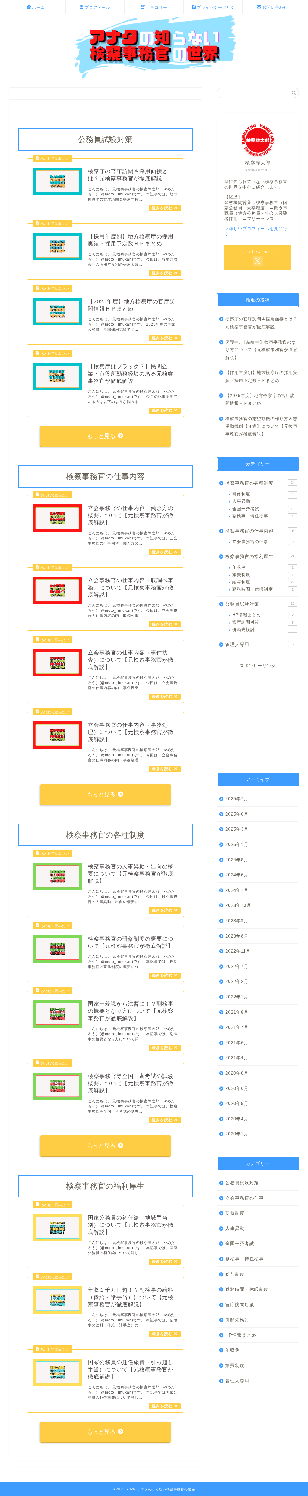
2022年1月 (236, 996)
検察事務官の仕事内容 (259, 530)
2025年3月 (236, 829)
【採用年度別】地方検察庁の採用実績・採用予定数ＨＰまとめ (261, 376)
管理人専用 (259, 644)
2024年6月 (236, 874)
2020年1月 (236, 1133)
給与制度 (263, 582)
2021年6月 (236, 1042)
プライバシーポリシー (216, 9)
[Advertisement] (258, 715)
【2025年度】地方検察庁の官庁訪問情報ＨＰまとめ (260, 399)
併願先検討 (263, 629)
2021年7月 (236, 1027)
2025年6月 (236, 814)
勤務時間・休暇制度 (263, 589)
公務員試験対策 (259, 604)
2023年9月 (236, 920)
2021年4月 (236, 1057)
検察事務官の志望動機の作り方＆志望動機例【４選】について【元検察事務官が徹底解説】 (261, 426)
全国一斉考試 (263, 509)
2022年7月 (236, 966)
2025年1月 (236, 844)
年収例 (263, 567)
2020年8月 (236, 1073)
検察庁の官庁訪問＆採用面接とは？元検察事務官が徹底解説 (261, 323)
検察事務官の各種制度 (259, 483)
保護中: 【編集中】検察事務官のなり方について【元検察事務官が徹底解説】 (261, 350)
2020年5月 (236, 1103)
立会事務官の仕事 (263, 541)
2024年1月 (236, 890)
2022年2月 (236, 981)
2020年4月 (236, 1118)
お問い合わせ (275, 7)
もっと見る (102, 436)
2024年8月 (236, 859)
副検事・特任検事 (263, 516)
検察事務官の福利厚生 (259, 556)
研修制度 (263, 494)
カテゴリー (156, 7)
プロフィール (97, 7)
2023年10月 (238, 905)
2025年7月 (236, 798)
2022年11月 (238, 951)
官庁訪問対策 (263, 622)
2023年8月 (236, 936)
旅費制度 (263, 575)
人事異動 (263, 501)
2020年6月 (236, 1088)
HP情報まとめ (263, 615)
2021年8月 (236, 1012)
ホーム (38, 7)
